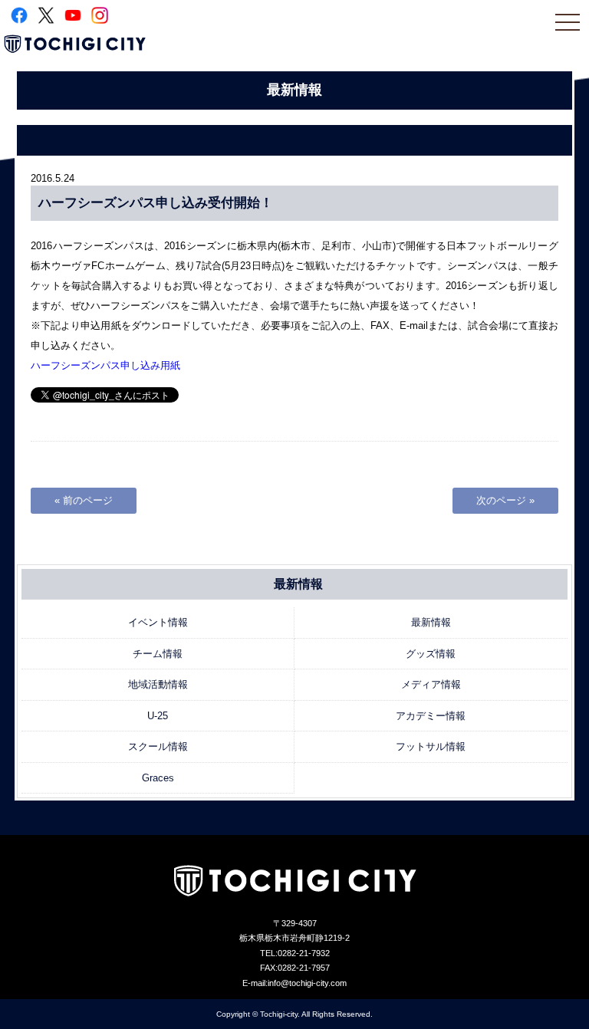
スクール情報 (158, 746)
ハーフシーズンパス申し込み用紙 (105, 365)
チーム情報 (158, 653)
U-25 (157, 716)
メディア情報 (431, 684)
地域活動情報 (158, 684)
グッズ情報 (431, 653)
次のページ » (505, 500)
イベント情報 (158, 622)
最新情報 (431, 622)
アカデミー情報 (431, 716)
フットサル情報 (431, 746)
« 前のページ (83, 500)
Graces (158, 778)
